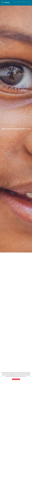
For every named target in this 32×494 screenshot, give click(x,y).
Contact (29, 3)
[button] (16, 2)
